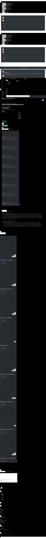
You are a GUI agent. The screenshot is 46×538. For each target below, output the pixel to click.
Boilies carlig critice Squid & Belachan (6, 317)
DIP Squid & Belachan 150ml (5, 345)
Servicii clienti (2, 517)
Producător (12, 96)
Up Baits (16, 96)
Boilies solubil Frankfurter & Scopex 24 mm (8, 146)
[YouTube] (4, 59)
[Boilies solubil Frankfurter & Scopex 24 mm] (4, 142)
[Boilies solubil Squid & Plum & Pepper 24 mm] (8, 417)
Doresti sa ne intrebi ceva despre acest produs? (10, 103)
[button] (3, 124)
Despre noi (2, 526)
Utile (1, 506)
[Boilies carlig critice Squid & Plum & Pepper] (8, 389)
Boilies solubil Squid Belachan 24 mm (23, 96)
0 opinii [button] (7, 109)
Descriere (4, 210)
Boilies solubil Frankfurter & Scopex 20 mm (8, 137)
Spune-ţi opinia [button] (11, 109)
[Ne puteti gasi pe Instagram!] (4, 23)
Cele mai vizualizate (8, 471)
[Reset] (1, 64)
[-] (2, 121)
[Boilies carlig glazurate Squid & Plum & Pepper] (8, 360)
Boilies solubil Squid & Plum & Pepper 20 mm (9, 174)
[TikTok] (4, 26)
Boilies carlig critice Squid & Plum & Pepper (7, 401)
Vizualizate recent (2, 471)
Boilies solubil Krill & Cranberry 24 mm (8, 165)
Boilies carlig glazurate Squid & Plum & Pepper (7, 374)
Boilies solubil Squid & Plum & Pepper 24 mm (9, 184)
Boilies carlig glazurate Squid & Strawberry (7, 288)
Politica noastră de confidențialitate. (8, 74)
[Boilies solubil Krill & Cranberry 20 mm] (4, 151)
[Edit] (0, 2)
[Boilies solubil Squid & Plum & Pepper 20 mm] (4, 170)
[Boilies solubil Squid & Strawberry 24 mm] (4, 198)
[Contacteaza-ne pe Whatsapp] (2, 495)
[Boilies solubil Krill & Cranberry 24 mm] (4, 161)
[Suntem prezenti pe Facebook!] (4, 21)
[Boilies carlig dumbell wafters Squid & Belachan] (8, 444)
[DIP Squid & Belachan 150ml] (8, 333)
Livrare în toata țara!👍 (5, 108)
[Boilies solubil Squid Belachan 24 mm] (2, 475)
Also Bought (2, 233)
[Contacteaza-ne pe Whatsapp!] (4, 56)
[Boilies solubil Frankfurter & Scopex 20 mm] (4, 133)
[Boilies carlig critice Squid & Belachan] (8, 304)
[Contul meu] (9, 81)
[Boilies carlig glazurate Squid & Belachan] (8, 246)
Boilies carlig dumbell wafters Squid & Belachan (8, 458)
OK (3, 75)
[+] (6, 121)
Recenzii (9, 210)
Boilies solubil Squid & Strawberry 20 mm (8, 193)
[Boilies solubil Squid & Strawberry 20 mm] (4, 189)
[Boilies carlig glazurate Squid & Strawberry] (8, 275)
